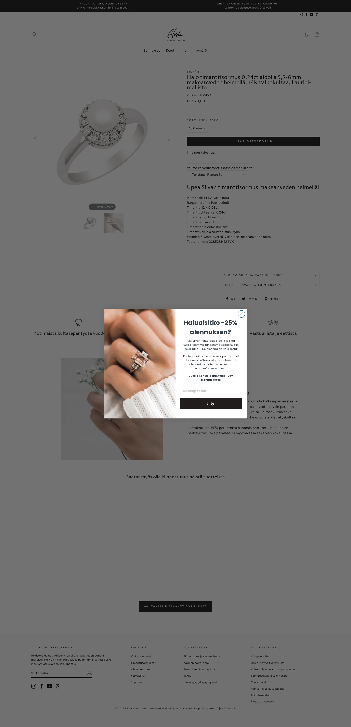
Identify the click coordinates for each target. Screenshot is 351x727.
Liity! (211, 403)
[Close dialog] (241, 313)
